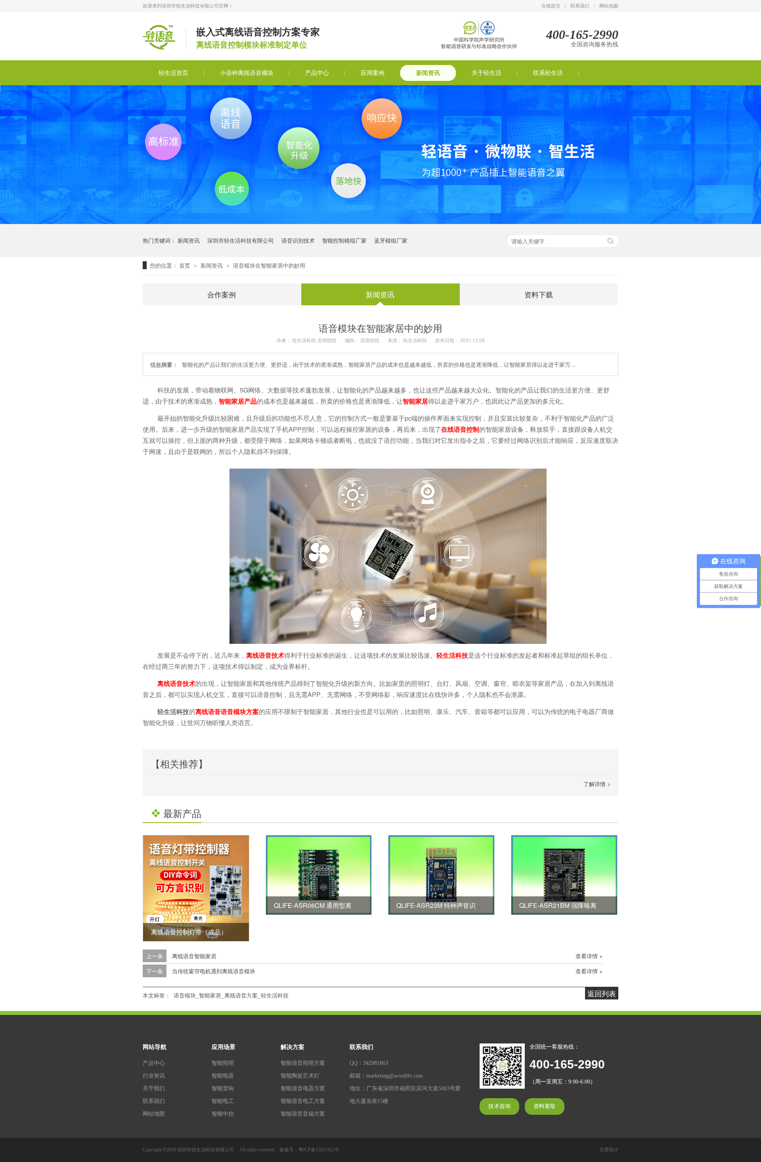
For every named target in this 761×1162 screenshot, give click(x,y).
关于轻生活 (486, 73)
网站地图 (608, 6)
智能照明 (223, 1063)
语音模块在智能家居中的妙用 (269, 265)
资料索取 (544, 1106)
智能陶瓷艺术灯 (300, 1076)
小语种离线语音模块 (246, 73)
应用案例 (372, 73)
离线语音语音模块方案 (227, 711)
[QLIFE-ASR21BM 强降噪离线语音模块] (564, 875)
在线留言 (550, 6)
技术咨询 (499, 1106)
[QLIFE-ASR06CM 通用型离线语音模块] (319, 875)
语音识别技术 (298, 240)
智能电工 (223, 1101)
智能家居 (415, 401)
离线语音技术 (265, 655)
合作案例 (221, 294)
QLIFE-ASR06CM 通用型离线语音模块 (328, 905)
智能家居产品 (238, 401)
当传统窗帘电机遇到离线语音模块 (213, 971)
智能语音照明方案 (303, 1063)
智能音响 (223, 1088)
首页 (185, 265)
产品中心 (317, 73)
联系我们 (579, 6)
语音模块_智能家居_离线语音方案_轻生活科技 (231, 995)
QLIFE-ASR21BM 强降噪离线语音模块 (573, 905)
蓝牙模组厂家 (390, 240)
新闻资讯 (428, 73)
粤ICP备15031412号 (318, 1149)
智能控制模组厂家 (344, 240)
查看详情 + (589, 956)
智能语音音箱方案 (303, 1114)
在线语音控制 (460, 429)
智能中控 (223, 1114)
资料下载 (538, 294)
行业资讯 (154, 1076)
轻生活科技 (452, 655)
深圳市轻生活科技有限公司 (240, 240)
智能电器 (223, 1076)
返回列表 (601, 993)
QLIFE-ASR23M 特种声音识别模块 (445, 905)
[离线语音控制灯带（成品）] (196, 888)
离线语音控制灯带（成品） (189, 931)
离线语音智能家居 (194, 956)
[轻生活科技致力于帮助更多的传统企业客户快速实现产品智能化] (380, 221)
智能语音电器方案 (303, 1088)
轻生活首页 (173, 73)
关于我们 (154, 1088)
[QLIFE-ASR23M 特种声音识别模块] (441, 875)
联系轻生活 (548, 73)
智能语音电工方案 (303, 1101)
